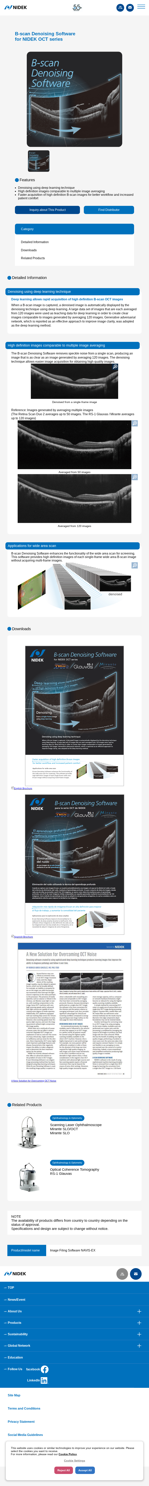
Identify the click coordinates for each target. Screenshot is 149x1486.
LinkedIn (33, 1380)
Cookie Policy (68, 1454)
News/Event (16, 1299)
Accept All (85, 1470)
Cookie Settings (74, 1460)
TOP (11, 1287)
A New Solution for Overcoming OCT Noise (33, 1081)
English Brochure (23, 788)
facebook (33, 1369)
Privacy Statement (21, 1421)
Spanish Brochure (23, 937)
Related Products (33, 258)
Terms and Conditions (24, 1408)
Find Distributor (109, 209)
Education (15, 1357)
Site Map (14, 1395)
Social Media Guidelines (25, 1435)
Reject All (63, 1470)
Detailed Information (35, 242)
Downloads (29, 250)
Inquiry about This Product (47, 209)
